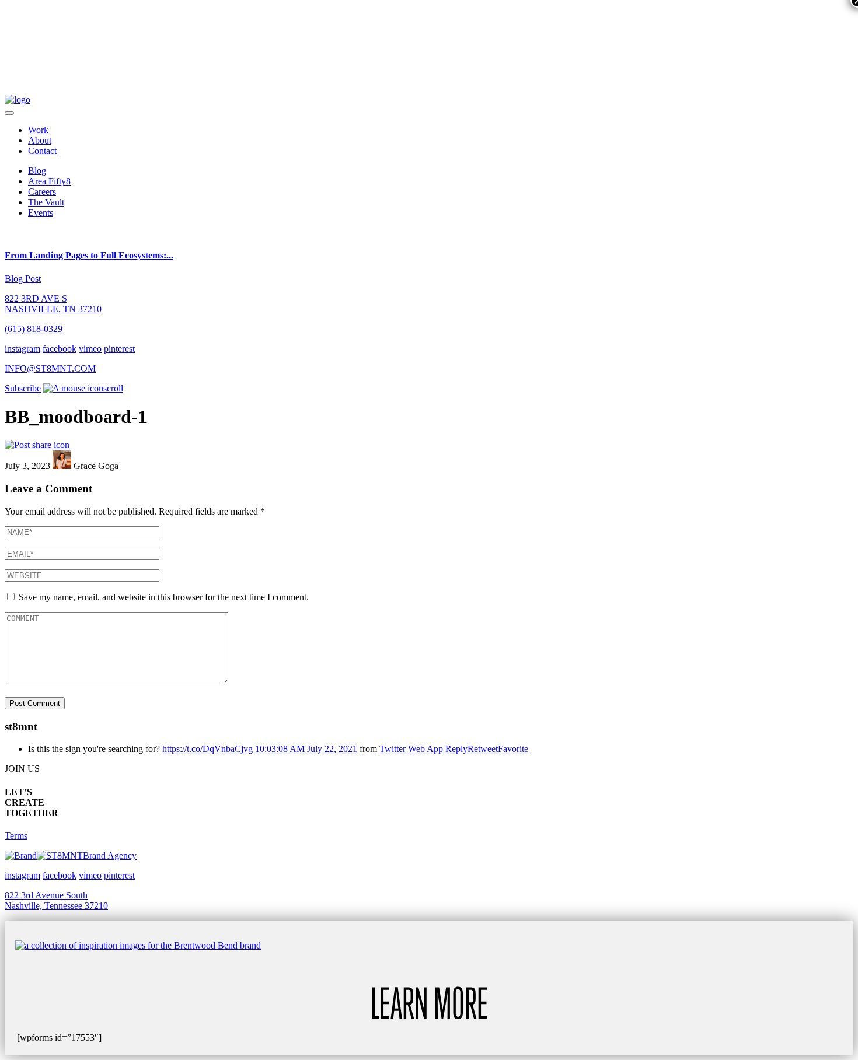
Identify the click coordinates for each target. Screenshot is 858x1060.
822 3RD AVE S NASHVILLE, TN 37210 (53, 303)
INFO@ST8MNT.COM (50, 368)
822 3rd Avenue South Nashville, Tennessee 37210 (56, 900)
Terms (16, 836)
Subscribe (23, 388)
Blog (37, 171)
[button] (9, 113)
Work (38, 130)
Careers (42, 192)
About (39, 140)
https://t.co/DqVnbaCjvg (207, 749)
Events (40, 213)
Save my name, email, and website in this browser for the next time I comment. (164, 597)
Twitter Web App (411, 749)
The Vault (46, 202)
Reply (456, 749)
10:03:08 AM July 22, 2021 (306, 749)
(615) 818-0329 (33, 329)
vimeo (90, 349)
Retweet (483, 749)
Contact (42, 151)
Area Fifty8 (49, 181)
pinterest (119, 349)
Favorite (513, 749)
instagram (22, 349)
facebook (59, 349)
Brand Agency (110, 855)
